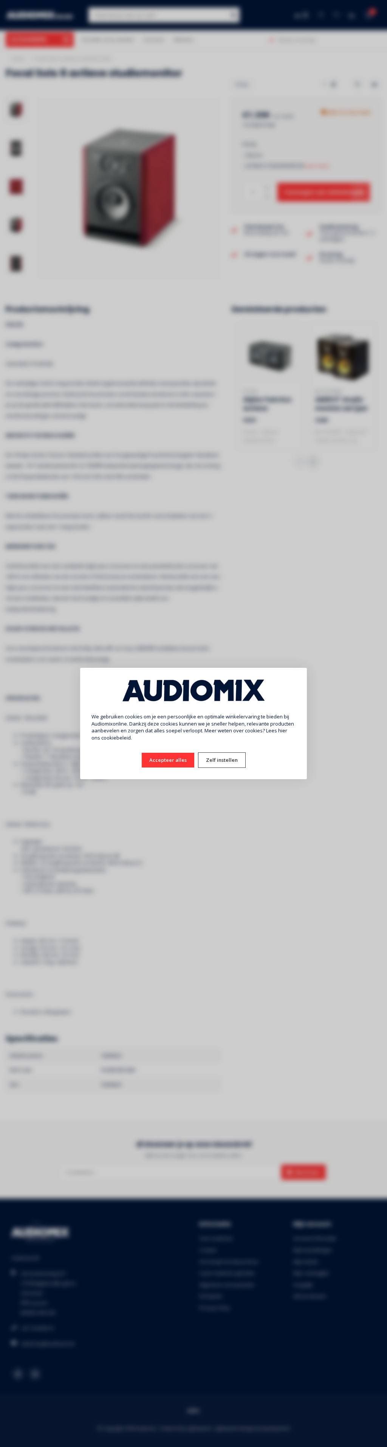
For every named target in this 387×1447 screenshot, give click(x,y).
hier (282, 730)
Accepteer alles (168, 760)
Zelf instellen (222, 760)
